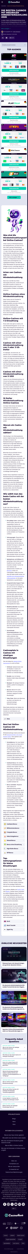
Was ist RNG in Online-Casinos (14, 1171)
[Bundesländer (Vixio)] (16, 1250)
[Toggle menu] (2, 2)
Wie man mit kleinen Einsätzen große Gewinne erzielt (12, 1167)
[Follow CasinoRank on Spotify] (19, 1231)
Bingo (13, 1144)
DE (13, 1235)
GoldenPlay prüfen (14, 96)
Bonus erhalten (14, 70)
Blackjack (9, 570)
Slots (13, 1149)
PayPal (19, 889)
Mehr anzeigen (13, 197)
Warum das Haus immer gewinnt (13, 1160)
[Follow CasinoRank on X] (11, 1231)
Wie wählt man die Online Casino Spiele (13, 1163)
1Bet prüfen (14, 191)
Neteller (8, 891)
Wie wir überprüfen (13, 1192)
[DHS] (23, 1250)
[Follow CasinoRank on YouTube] (15, 1231)
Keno (13, 1147)
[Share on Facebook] (6, 38)
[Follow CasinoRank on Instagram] (8, 1231)
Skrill (22, 889)
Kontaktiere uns (13, 1189)
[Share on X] (2, 38)
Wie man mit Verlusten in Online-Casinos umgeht (13, 1174)
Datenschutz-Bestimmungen (13, 1197)
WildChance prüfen (14, 167)
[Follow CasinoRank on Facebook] (4, 1231)
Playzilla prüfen (14, 120)
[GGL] (7, 1250)
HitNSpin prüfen (14, 143)
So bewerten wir (14, 1194)
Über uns (13, 1186)
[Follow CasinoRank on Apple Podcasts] (23, 1231)
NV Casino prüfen (14, 73)
